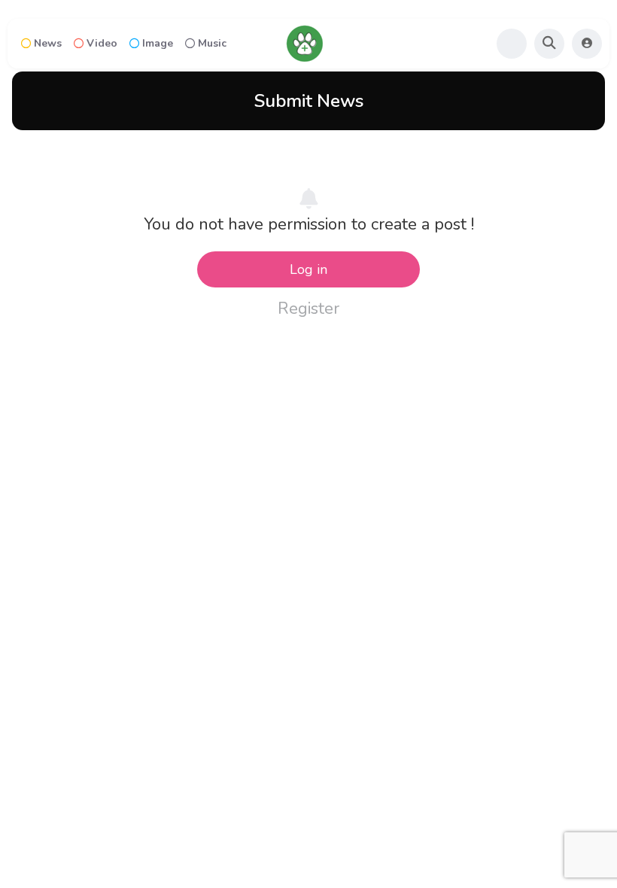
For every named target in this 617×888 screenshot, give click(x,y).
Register (308, 308)
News (48, 43)
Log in (308, 269)
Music (212, 43)
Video (102, 43)
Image (157, 43)
